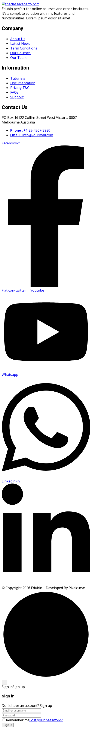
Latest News (20, 43)
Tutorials (17, 78)
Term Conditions (23, 48)
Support (17, 97)
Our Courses (20, 53)
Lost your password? (46, 720)
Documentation (22, 83)
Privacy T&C (19, 87)
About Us (17, 38)
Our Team (18, 57)
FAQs (14, 92)
